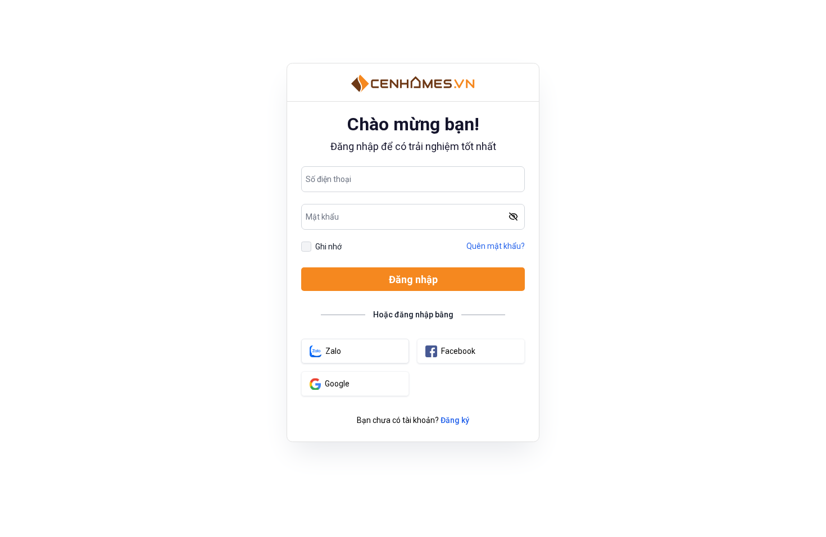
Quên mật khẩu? (495, 246)
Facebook (458, 351)
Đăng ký (455, 420)
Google (337, 383)
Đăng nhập (413, 279)
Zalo (333, 351)
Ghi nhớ (328, 246)
